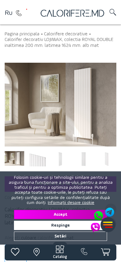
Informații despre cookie (71, 203)
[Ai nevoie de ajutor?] (103, 220)
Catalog (60, 257)
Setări (60, 236)
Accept (60, 214)
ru (8, 13)
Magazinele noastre (19, 13)
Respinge (60, 225)
